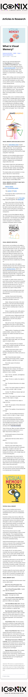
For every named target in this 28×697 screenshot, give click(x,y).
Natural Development (8, 54)
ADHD (14, 53)
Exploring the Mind (7, 53)
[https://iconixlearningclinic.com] (14, 7)
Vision (19, 53)
